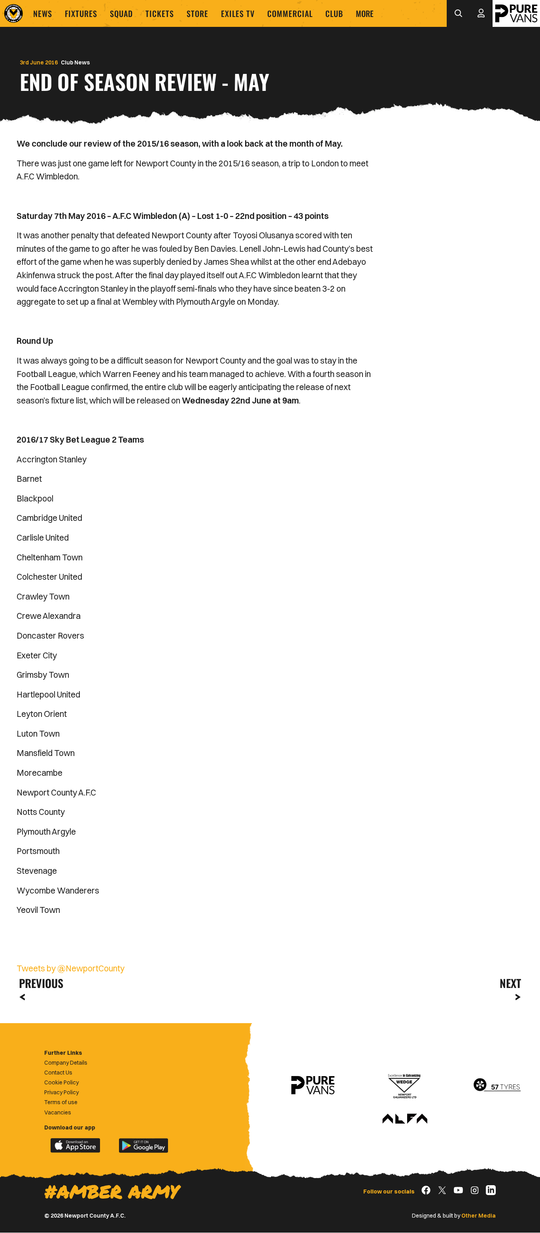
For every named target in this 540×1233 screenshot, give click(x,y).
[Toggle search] (458, 13)
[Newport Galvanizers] (404, 1085)
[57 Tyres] (496, 1085)
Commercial (290, 13)
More (365, 13)
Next (510, 983)
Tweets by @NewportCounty (71, 968)
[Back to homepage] (13, 13)
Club (334, 13)
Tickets (159, 13)
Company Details (65, 1062)
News (42, 13)
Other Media (478, 1215)
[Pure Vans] (516, 13)
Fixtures (81, 13)
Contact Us (58, 1072)
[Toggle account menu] (481, 13)
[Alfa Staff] (404, 1119)
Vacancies (57, 1112)
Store (197, 13)
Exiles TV (238, 13)
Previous (39, 983)
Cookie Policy (61, 1082)
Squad (121, 13)
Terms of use (60, 1102)
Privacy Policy (61, 1092)
